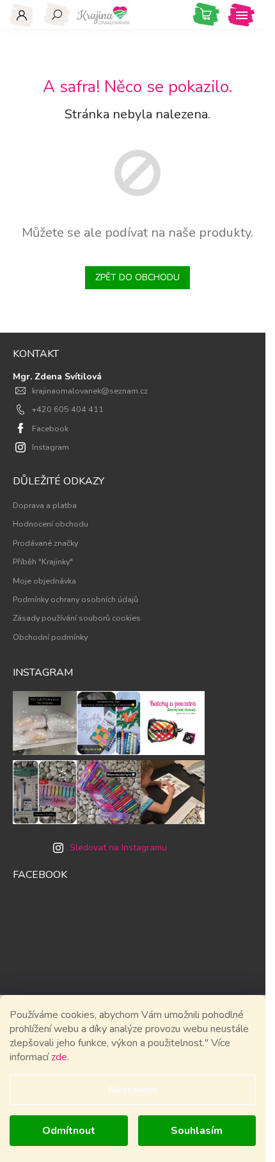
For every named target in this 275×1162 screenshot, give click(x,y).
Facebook (50, 428)
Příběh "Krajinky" (43, 561)
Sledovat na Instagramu (118, 847)
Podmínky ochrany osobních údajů (75, 599)
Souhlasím (197, 1131)
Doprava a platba (45, 505)
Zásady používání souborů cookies (77, 617)
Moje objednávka (44, 580)
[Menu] (241, 15)
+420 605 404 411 (68, 409)
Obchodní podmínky (50, 637)
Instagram (50, 447)
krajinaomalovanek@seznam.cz (90, 390)
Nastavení (132, 1090)
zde (59, 1057)
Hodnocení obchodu (50, 523)
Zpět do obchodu (137, 277)
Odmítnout (68, 1131)
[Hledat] (57, 15)
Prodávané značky (45, 542)
